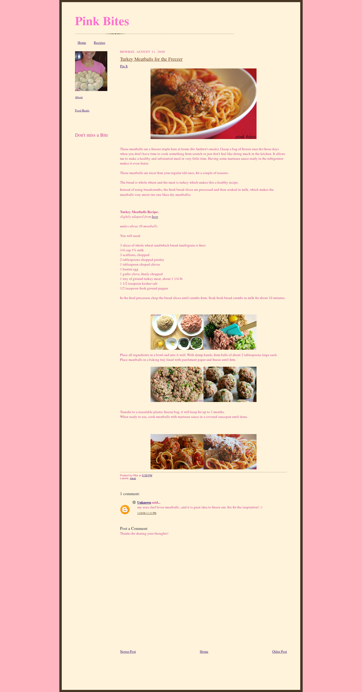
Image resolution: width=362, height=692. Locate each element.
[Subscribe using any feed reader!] (91, 141)
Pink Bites (102, 20)
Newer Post (128, 651)
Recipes (99, 42)
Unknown (144, 502)
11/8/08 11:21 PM (146, 513)
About (79, 97)
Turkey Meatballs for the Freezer (151, 59)
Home (82, 42)
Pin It (124, 66)
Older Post (279, 651)
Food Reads (82, 110)
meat (133, 478)
